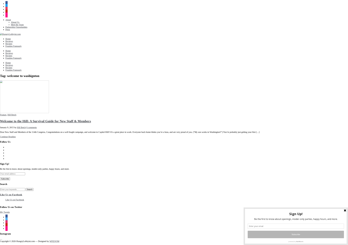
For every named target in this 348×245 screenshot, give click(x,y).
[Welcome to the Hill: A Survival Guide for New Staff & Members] (24, 112)
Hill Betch (11, 115)
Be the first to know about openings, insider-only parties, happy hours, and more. (34, 169)
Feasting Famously (13, 46)
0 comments (31, 127)
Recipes (8, 44)
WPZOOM (54, 241)
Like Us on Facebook (11, 194)
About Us (15, 22)
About (8, 20)
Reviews (9, 41)
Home (8, 39)
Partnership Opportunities (16, 27)
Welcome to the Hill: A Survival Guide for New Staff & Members (45, 121)
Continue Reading (8, 137)
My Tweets (5, 212)
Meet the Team (17, 25)
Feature (3, 115)
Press (7, 29)
